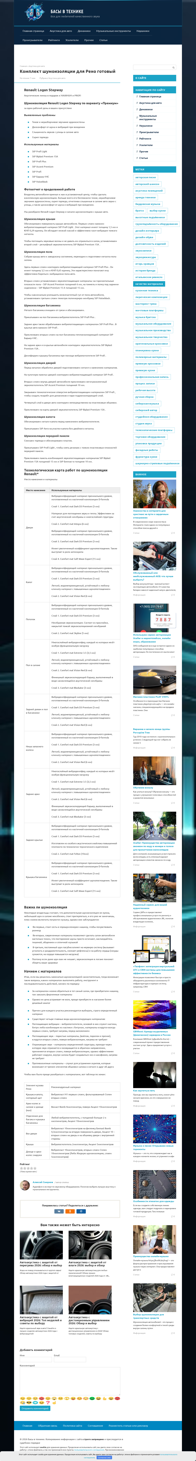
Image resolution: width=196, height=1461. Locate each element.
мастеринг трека (146, 303)
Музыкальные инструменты (113, 30)
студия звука (143, 423)
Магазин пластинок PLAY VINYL (151, 696)
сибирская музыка (147, 403)
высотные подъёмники (150, 217)
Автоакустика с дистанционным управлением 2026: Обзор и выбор (89, 1320)
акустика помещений (149, 190)
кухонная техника (146, 290)
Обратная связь (47, 1425)
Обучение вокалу (143, 787)
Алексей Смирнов (43, 1182)
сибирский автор (146, 410)
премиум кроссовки (148, 363)
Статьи (103, 39)
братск (139, 210)
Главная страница (33, 30)
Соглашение (95, 1425)
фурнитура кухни (146, 456)
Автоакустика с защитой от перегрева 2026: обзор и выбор (41, 1263)
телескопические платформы (153, 430)
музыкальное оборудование (153, 323)
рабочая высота (145, 390)
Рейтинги (54, 39)
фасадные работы (146, 450)
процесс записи (145, 383)
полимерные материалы (151, 357)
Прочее (89, 39)
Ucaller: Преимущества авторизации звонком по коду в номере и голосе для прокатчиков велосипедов (154, 846)
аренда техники (145, 197)
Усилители (72, 39)
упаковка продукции (148, 443)
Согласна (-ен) (104, 1457)
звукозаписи (143, 250)
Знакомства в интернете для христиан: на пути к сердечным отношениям (150, 514)
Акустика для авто (61, 30)
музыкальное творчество (151, 337)
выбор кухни (158, 210)
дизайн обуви (144, 237)
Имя (22, 1355)
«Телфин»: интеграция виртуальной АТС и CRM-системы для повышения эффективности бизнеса (153, 970)
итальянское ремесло (148, 277)
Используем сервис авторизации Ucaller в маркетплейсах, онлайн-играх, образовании (152, 638)
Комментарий (27, 1365)
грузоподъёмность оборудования (156, 224)
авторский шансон (147, 184)
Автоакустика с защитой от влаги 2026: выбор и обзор (87, 1263)
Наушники (143, 30)
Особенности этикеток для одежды (153, 1201)
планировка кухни (147, 350)
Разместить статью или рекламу (128, 1425)
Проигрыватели (32, 39)
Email (57, 1355)
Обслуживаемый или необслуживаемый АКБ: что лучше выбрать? (153, 576)
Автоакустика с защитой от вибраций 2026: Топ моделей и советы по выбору (41, 1320)
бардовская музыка (147, 204)
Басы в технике (67, 11)
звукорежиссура (145, 257)
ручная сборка (144, 396)
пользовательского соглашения (89, 1449)
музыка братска (145, 317)
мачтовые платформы (149, 310)
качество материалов (149, 283)
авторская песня (145, 177)
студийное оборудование (151, 416)
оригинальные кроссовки (151, 343)
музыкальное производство (153, 330)
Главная (27, 1425)
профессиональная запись (152, 377)
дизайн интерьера (147, 230)
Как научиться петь (144, 1090)
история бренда (145, 270)
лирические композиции (151, 297)
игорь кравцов (144, 263)
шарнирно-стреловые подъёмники (157, 463)
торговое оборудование (150, 436)
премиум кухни (145, 370)
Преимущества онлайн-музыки (151, 1256)
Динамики (84, 30)
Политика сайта (72, 1425)
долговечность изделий (150, 243)
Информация (139, 594)
